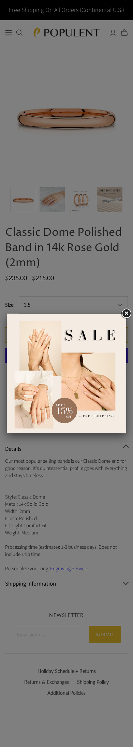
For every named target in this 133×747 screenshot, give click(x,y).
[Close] (126, 313)
